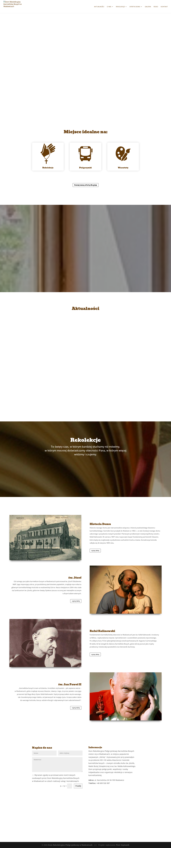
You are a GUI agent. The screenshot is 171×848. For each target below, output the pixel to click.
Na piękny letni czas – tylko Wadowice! (85, 322)
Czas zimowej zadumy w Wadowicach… (85, 390)
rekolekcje (120, 7)
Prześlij (78, 786)
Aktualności (99, 7)
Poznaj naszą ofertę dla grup (85, 185)
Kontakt (164, 7)
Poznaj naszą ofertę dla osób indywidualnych (85, 270)
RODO (156, 7)
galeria (148, 7)
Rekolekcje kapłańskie (107, 481)
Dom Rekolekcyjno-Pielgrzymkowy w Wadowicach (70, 845)
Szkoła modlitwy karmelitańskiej (107, 470)
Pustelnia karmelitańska (64, 481)
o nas (109, 7)
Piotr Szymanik (122, 845)
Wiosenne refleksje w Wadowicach (85, 356)
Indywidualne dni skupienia (64, 470)
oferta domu (134, 7)
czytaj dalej (85, 340)
